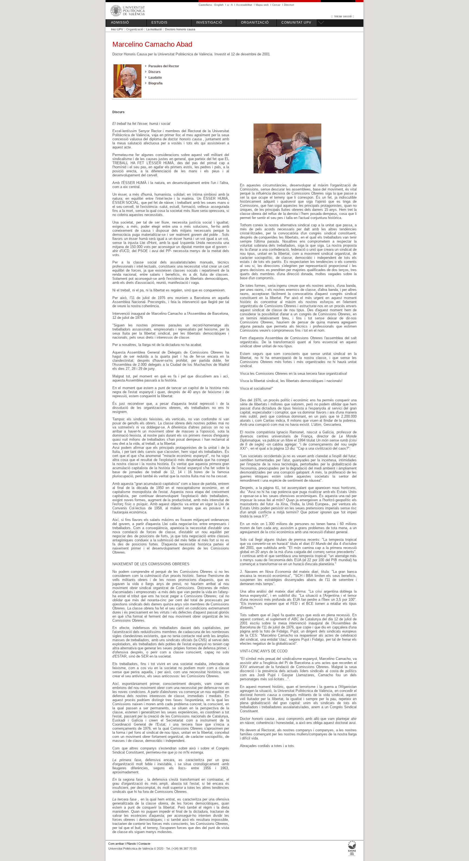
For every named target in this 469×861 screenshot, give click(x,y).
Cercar (276, 4)
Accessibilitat (244, 4)
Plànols (131, 843)
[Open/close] (320, 21)
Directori (289, 4)
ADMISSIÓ (120, 22)
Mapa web (262, 4)
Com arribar (116, 843)
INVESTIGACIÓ (209, 22)
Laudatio (155, 78)
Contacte (144, 843)
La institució (154, 29)
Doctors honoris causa (180, 29)
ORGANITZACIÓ (255, 22)
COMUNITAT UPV (296, 22)
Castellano (205, 4)
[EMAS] (352, 856)
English (219, 4)
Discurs (154, 72)
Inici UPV (117, 29)
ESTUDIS (159, 22)
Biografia (155, 83)
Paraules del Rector (163, 66)
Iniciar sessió (343, 16)
